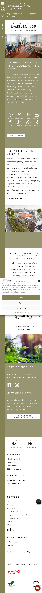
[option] (23, 46)
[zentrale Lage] (11, 115)
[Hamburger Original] (36, 584)
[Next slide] (39, 317)
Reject (21, 303)
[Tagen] (28, 115)
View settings (21, 308)
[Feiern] (37, 115)
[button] (39, 281)
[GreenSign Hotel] (11, 584)
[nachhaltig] (19, 115)
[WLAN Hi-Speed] (19, 122)
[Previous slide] (8, 317)
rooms (19, 99)
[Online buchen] (2, 9)
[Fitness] (37, 122)
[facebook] (10, 385)
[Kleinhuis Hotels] (14, 572)
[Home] (24, 444)
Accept (21, 297)
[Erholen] (28, 122)
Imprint (26, 312)
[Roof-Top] (11, 122)
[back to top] (2, 589)
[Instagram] (18, 385)
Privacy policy (18, 312)
